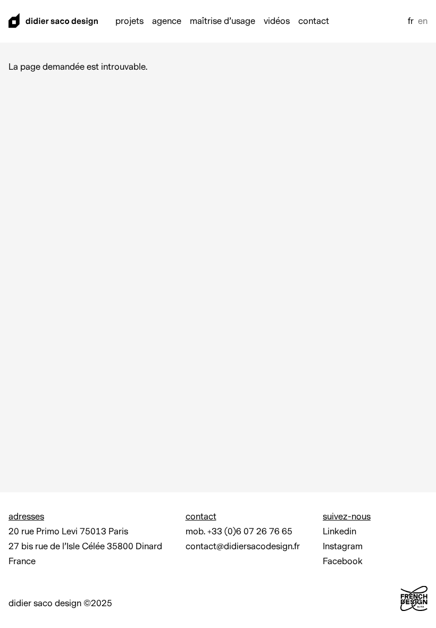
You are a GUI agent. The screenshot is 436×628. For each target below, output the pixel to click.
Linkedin (339, 532)
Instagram (343, 546)
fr (411, 21)
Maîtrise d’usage (222, 21)
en (422, 21)
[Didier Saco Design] (53, 21)
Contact (313, 21)
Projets (129, 21)
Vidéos (277, 21)
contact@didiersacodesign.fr (243, 546)
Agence (166, 21)
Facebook (343, 561)
